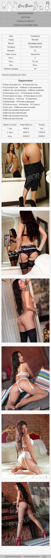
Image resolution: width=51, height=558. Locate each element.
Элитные (25, 17)
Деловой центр (35, 43)
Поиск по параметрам (25, 25)
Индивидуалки (25, 13)
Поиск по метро (25, 21)
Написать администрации (32, 556)
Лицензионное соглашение (13, 556)
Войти (44, 556)
